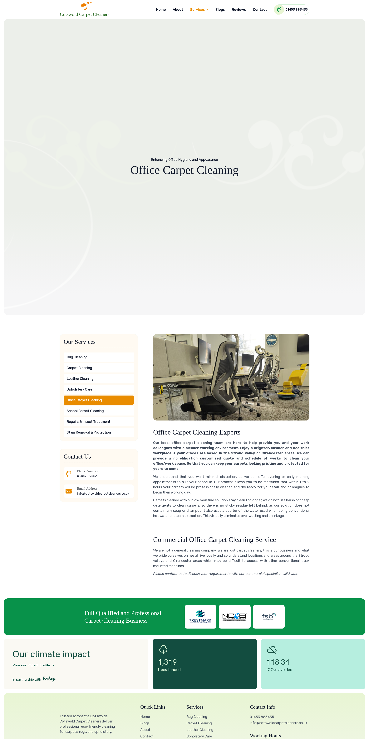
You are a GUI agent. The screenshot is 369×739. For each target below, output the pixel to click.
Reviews (239, 9)
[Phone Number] (69, 474)
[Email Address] (69, 491)
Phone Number (87, 471)
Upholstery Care (79, 389)
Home (161, 9)
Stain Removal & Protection (89, 432)
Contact (260, 9)
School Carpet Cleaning (85, 411)
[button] (199, 9)
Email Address (87, 488)
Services (197, 9)
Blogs (220, 9)
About (178, 9)
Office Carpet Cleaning (84, 400)
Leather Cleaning (80, 379)
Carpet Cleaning (79, 368)
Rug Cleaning (77, 357)
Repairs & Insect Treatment (88, 422)
